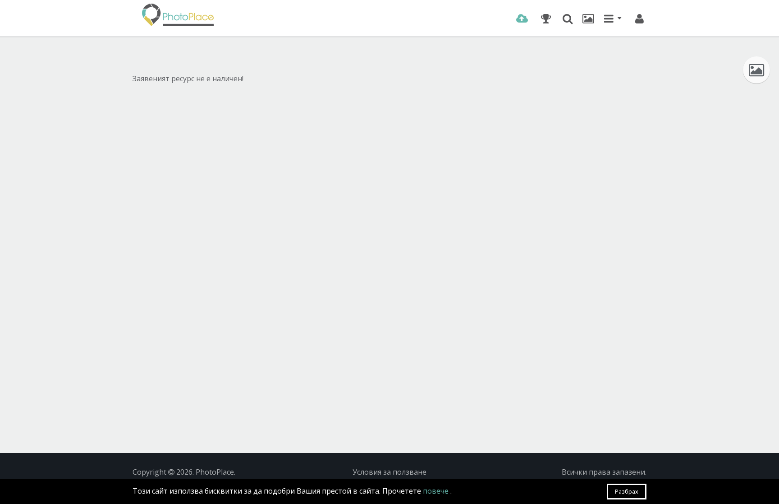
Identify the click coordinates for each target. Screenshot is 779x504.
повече (436, 491)
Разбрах (626, 491)
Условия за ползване (389, 472)
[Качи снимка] (522, 18)
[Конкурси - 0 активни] (546, 18)
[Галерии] (588, 18)
